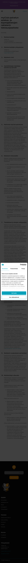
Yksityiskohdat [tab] (14, 268)
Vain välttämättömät (14, 297)
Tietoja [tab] (23, 268)
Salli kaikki (14, 293)
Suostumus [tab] (5, 268)
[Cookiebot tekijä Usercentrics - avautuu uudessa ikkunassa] (20, 265)
